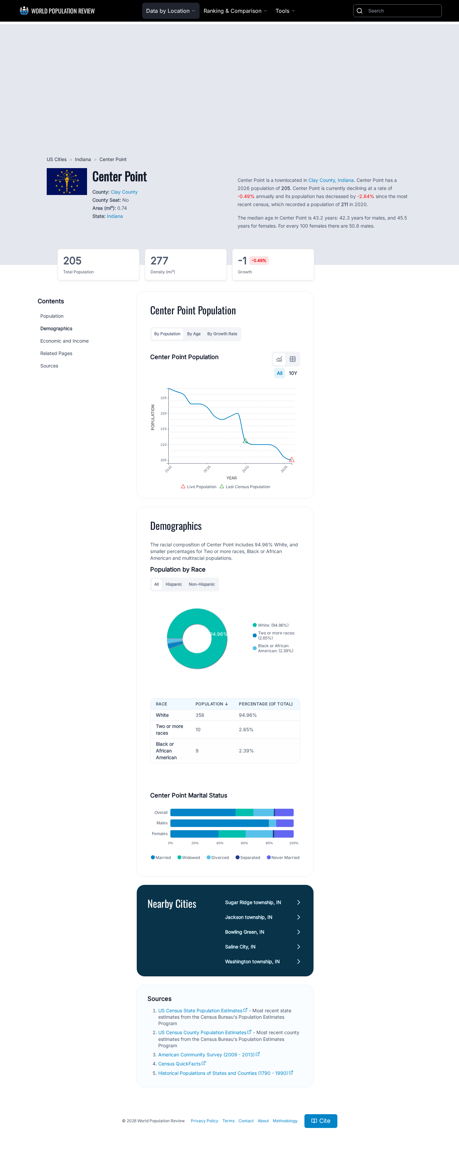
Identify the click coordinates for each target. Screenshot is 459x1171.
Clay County (124, 192)
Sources (49, 365)
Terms (228, 1120)
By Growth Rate (222, 333)
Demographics (56, 328)
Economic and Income (64, 341)
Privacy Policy (204, 1120)
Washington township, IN (252, 961)
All (279, 373)
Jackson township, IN (249, 917)
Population (52, 316)
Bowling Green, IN (244, 932)
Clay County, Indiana (331, 180)
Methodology (285, 1120)
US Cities (57, 159)
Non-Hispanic (202, 584)
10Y (293, 373)
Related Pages (56, 353)
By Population (167, 333)
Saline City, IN (240, 946)
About (263, 1120)
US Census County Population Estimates (202, 1032)
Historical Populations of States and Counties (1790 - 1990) (223, 1073)
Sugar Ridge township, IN (253, 902)
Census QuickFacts (179, 1063)
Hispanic (174, 584)
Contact (246, 1120)
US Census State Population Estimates (200, 1010)
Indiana (83, 159)
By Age (194, 333)
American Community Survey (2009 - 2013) (206, 1054)
